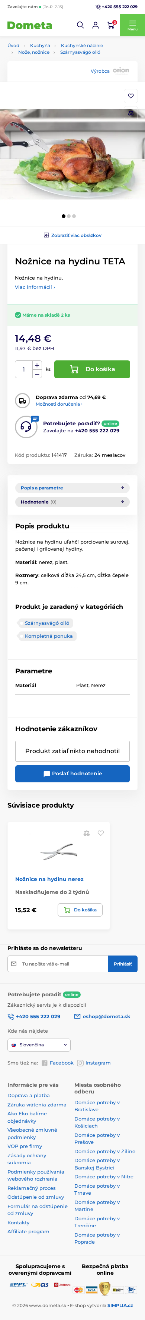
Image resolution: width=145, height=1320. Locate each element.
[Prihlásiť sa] (95, 25)
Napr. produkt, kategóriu (55, 60)
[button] (80, 25)
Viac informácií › (35, 287)
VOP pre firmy (24, 1146)
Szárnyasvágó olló (80, 52)
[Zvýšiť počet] (37, 365)
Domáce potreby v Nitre (103, 1176)
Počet (24, 369)
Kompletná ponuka (49, 636)
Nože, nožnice (33, 52)
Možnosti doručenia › (59, 404)
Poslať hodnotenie (76, 773)
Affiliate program (28, 1231)
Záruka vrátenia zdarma (37, 1105)
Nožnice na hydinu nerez (49, 879)
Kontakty (18, 1222)
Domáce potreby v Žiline (104, 1151)
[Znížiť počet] (37, 374)
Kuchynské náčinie (82, 45)
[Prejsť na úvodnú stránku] (29, 25)
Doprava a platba (28, 1095)
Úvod (13, 45)
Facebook (62, 1063)
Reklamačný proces (31, 1188)
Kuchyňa (40, 45)
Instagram (98, 1063)
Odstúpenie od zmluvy (35, 1197)
